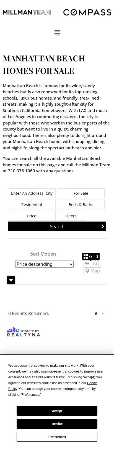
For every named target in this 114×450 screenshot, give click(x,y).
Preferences (57, 437)
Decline (57, 424)
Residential (31, 204)
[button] (57, 32)
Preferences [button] (30, 395)
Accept (57, 411)
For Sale (81, 193)
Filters (71, 216)
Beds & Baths (81, 204)
